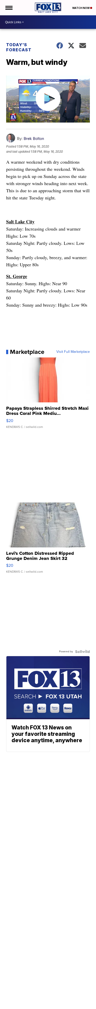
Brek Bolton (34, 138)
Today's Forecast (18, 47)
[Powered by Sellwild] (82, 651)
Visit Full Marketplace (73, 352)
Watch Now (81, 7)
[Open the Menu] (8, 7)
